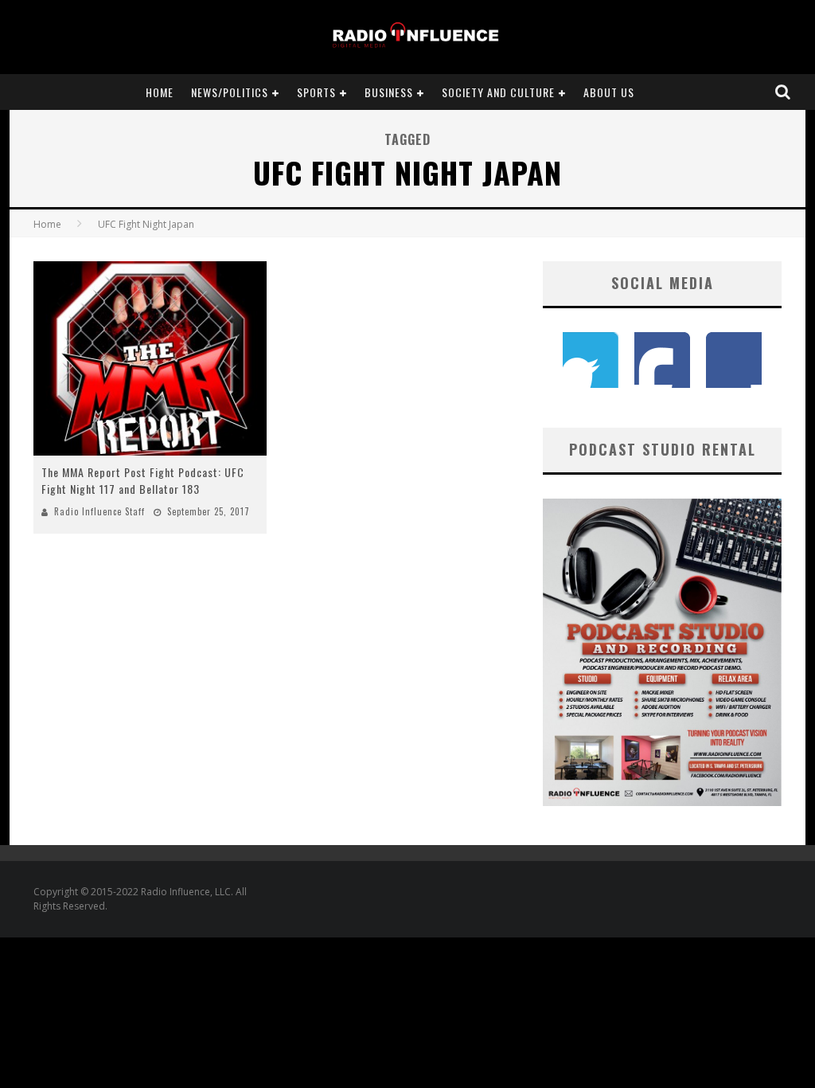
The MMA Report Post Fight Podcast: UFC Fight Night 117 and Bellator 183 (142, 480)
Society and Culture (498, 92)
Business (389, 92)
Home (160, 92)
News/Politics (229, 92)
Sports (316, 92)
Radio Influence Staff (99, 511)
